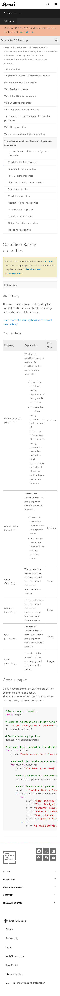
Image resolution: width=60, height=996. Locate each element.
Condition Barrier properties (22, 162)
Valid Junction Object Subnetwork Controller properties (27, 118)
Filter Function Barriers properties (25, 182)
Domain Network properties (20, 55)
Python (7, 21)
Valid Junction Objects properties (21, 109)
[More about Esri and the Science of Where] (9, 858)
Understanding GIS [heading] (13, 887)
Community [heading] (9, 879)
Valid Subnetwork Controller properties (24, 134)
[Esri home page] (9, 4)
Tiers (40, 55)
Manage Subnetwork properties (20, 82)
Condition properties (19, 196)
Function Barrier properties (22, 169)
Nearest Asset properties (20, 209)
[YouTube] (53, 858)
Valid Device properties (16, 89)
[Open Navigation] (56, 4)
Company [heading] (8, 895)
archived (48, 261)
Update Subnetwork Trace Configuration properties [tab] (28, 142)
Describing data (40, 47)
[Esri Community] (39, 858)
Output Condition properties (23, 223)
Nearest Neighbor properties (23, 202)
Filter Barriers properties (20, 175)
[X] (46, 851)
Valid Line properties (15, 127)
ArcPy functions (21, 47)
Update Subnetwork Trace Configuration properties (25, 61)
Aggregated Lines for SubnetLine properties (27, 75)
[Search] (48, 4)
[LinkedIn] (53, 851)
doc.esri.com (26, 32)
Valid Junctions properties (17, 102)
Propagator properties (19, 230)
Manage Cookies (14, 974)
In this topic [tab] (10, 284)
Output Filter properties (20, 216)
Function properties (18, 189)
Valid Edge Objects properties (20, 96)
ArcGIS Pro (10, 13)
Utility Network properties (43, 51)
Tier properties (12, 69)
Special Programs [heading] (12, 903)
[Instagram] (46, 858)
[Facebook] (39, 851)
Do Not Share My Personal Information (25, 982)
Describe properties (16, 51)
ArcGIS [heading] (6, 871)
